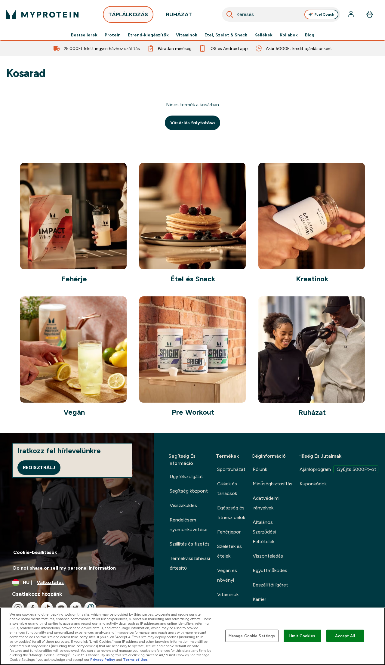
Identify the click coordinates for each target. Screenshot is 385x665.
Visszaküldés (183, 505)
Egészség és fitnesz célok (231, 512)
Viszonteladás (268, 555)
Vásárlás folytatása (192, 122)
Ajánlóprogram (338, 469)
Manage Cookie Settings (252, 635)
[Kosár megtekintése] (370, 14)
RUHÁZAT (179, 14)
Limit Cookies (302, 635)
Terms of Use (135, 659)
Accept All (345, 635)
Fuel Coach (324, 14)
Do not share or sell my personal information (64, 568)
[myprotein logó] (42, 14)
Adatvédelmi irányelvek (266, 503)
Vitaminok (186, 35)
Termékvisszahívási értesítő (190, 563)
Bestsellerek (84, 35)
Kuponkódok (313, 483)
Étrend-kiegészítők (148, 35)
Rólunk (260, 469)
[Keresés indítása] (230, 14)
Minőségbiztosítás (272, 483)
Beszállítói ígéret (270, 584)
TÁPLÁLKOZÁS (128, 14)
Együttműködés (270, 570)
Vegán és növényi (227, 575)
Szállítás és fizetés (190, 543)
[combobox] (281, 14)
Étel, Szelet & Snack (226, 35)
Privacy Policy (102, 659)
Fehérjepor (229, 531)
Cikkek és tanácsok (227, 488)
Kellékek (263, 35)
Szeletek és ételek (229, 551)
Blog (309, 35)
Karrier (259, 599)
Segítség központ (189, 490)
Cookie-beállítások (35, 552)
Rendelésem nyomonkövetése (189, 524)
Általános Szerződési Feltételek (264, 532)
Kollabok (289, 35)
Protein (113, 35)
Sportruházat (231, 469)
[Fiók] (352, 14)
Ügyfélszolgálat (186, 476)
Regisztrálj (39, 467)
